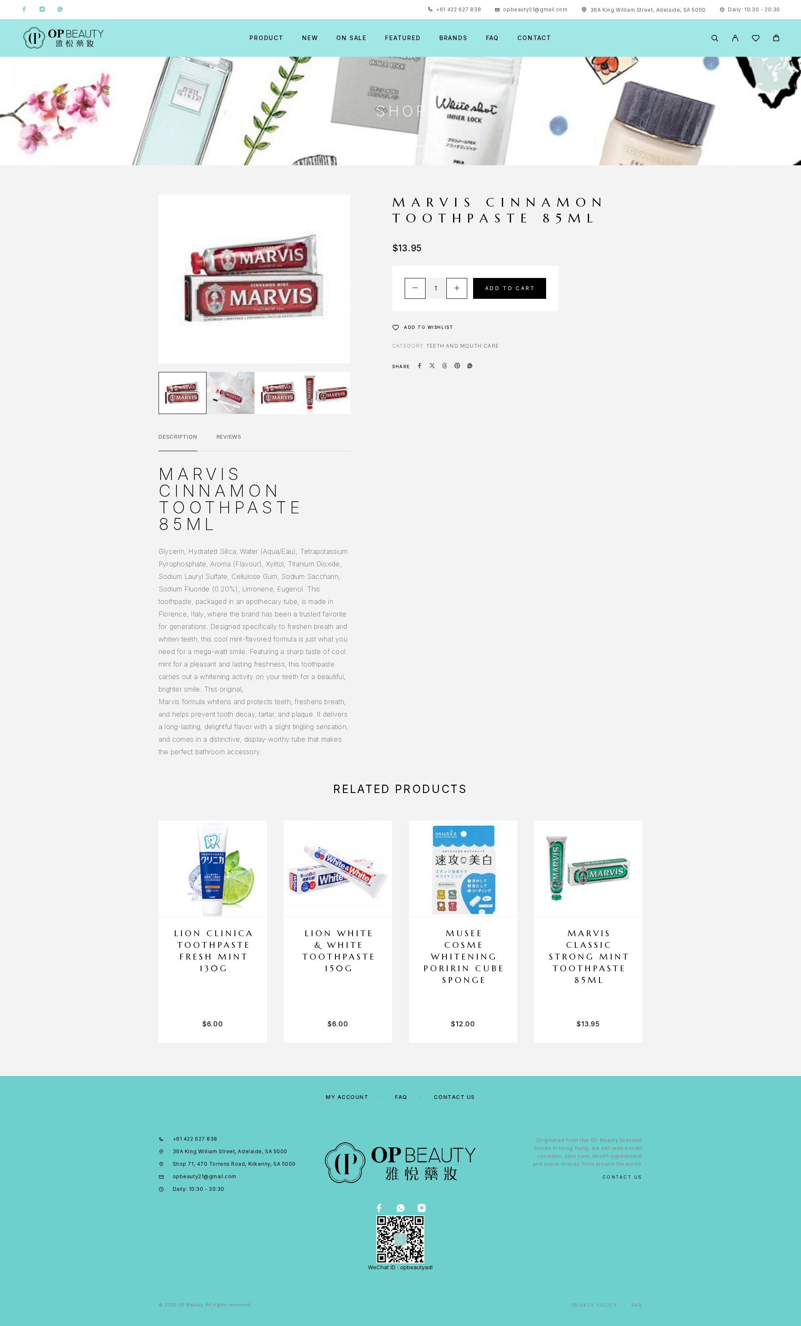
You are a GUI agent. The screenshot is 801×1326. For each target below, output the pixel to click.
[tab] (178, 442)
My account (347, 1097)
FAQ (492, 38)
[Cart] (776, 39)
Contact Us (454, 1097)
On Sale (351, 38)
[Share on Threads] (444, 366)
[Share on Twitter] (432, 366)
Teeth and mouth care (462, 346)
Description (178, 436)
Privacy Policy (594, 1305)
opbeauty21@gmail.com (535, 9)
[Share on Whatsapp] (469, 366)
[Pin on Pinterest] (457, 366)
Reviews (229, 436)
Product (266, 38)
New (310, 38)
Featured (403, 38)
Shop (357, 146)
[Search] (715, 38)
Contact (534, 38)
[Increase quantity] (456, 288)
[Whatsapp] (60, 9)
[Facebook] (24, 9)
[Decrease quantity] (415, 288)
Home (331, 146)
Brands (453, 38)
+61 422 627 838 (458, 9)
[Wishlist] (756, 39)
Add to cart (510, 288)
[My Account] (735, 38)
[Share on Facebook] (419, 366)
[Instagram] (42, 9)
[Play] (183, 393)
